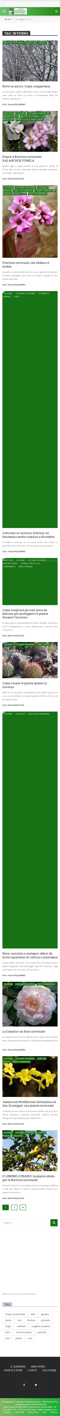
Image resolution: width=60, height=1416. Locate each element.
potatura (45, 1320)
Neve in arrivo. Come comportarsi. (26, 86)
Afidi (33, 1314)
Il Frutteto (20, 714)
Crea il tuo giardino (23, 191)
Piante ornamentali (37, 194)
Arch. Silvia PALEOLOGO (13, 178)
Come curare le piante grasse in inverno (24, 685)
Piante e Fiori (22, 119)
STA (56, 1402)
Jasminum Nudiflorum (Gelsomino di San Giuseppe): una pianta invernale (29, 1103)
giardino (45, 1314)
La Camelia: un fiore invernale (23, 1031)
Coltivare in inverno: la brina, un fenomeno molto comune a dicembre (28, 534)
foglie (8, 1326)
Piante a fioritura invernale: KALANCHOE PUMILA (22, 158)
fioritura (31, 1320)
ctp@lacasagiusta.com (47, 1409)
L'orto (17, 297)
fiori (19, 1320)
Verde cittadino (25, 566)
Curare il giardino (24, 43)
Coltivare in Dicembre (25, 187)
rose (30, 1338)
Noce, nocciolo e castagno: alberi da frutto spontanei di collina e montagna (30, 955)
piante (8, 1320)
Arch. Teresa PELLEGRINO (13, 104)
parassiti (42, 1332)
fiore (7, 1332)
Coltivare (20, 113)
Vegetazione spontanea (38, 714)
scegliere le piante (40, 1326)
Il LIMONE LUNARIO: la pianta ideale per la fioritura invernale (28, 1178)
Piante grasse (37, 119)
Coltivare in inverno (37, 113)
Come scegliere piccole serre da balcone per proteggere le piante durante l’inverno (25, 613)
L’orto (32, 1370)
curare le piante (24, 1332)
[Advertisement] (30, 1263)
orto (7, 1338)
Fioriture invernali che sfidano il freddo (25, 264)
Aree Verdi (8, 43)
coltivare (21, 1326)
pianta (19, 1338)
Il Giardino (41, 43)
